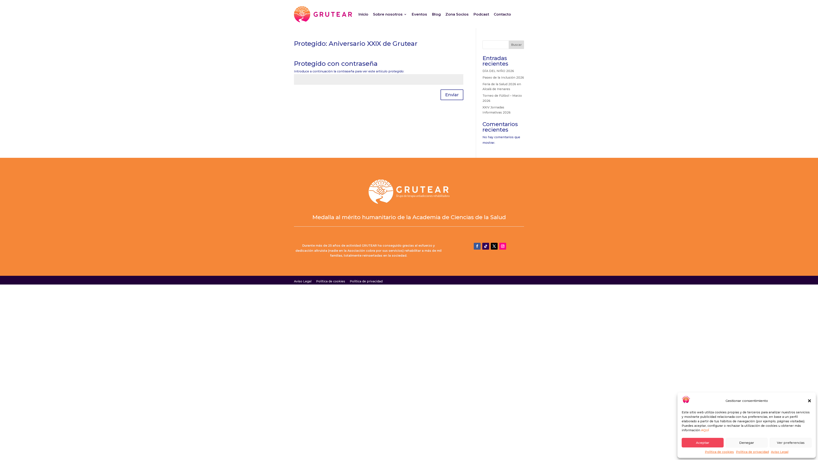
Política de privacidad (752, 452)
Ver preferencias (791, 443)
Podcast (481, 14)
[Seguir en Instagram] (502, 246)
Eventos (419, 14)
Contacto (502, 14)
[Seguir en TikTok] (485, 246)
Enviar (452, 94)
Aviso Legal (779, 452)
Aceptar (702, 443)
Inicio (363, 14)
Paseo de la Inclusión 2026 (503, 77)
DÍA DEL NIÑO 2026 (498, 71)
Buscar (516, 45)
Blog (436, 14)
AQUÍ (705, 430)
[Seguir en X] (494, 246)
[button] (809, 401)
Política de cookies (719, 452)
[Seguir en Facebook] (477, 246)
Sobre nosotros (388, 14)
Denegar (746, 443)
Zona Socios (457, 14)
